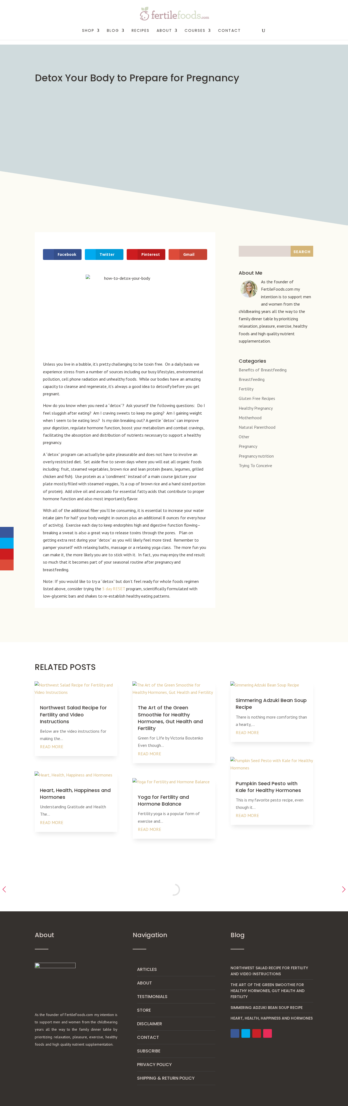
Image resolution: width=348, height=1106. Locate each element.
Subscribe (148, 1051)
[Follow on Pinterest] (256, 1033)
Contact (229, 31)
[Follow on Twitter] (245, 1033)
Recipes (141, 31)
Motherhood (250, 417)
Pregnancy (248, 446)
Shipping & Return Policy (166, 1078)
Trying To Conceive (255, 465)
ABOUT (164, 31)
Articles (147, 969)
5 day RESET (113, 588)
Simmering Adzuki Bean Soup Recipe (267, 1007)
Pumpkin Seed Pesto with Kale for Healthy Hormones (268, 787)
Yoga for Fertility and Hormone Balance (163, 800)
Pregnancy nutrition (256, 456)
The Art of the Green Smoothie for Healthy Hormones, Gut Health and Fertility (170, 718)
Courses (195, 31)
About (144, 983)
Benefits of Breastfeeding (263, 369)
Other (244, 436)
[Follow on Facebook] (235, 1033)
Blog (113, 31)
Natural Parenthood (257, 427)
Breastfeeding (252, 379)
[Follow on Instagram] (267, 1033)
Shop (88, 31)
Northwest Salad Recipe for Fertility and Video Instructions (73, 714)
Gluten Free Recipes (257, 398)
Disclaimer (149, 1024)
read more (51, 746)
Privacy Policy (154, 1064)
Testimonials (152, 996)
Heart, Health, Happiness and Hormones (272, 1018)
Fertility (246, 389)
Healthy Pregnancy (256, 408)
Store (144, 1010)
